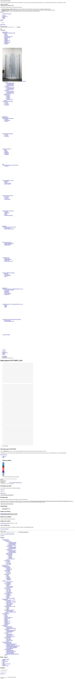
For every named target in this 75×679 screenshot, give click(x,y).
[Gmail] (38, 470)
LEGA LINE (6, 623)
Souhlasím (6, 4)
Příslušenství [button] (4, 226)
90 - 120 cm (6, 135)
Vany (3, 580)
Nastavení (2, 4)
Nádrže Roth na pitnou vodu (11, 651)
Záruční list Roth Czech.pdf (4, 513)
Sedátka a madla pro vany (8, 261)
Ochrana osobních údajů (6, 663)
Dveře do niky (6, 94)
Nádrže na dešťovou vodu (6, 642)
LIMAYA (6, 41)
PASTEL (6, 34)
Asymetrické (6, 154)
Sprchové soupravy (10, 627)
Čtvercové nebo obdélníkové (9, 289)
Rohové (5, 182)
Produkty (1, 535)
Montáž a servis (5, 16)
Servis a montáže (5, 661)
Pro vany (7, 257)
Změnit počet (2, 482)
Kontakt (3, 17)
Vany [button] (3, 164)
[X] (38, 466)
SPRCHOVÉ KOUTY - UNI (18, 304)
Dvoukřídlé (8, 97)
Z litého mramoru (7, 120)
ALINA (5, 33)
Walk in (5, 100)
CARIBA (6, 39)
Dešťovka (4, 15)
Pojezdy (5, 305)
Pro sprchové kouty (7, 626)
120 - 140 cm (6, 196)
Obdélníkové (6, 90)
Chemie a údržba (11, 272)
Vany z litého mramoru (14, 165)
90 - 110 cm (6, 103)
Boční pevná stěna (9, 553)
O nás (3, 662)
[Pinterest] (38, 468)
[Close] (2, 458)
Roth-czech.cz (2, 673)
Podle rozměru (10, 101)
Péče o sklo (6, 273)
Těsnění (8, 608)
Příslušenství (4, 625)
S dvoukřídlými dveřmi (10, 83)
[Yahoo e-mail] (38, 471)
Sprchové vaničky (5, 566)
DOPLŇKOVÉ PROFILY (16, 319)
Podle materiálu (10, 118)
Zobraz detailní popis (3, 454)
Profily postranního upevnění (9, 321)
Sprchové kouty (5, 539)
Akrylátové (6, 119)
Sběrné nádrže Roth (10, 648)
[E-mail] (38, 475)
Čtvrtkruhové (6, 86)
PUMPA (5, 654)
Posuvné (8, 96)
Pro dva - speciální (9, 587)
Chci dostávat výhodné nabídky (23, 532)
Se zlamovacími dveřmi (10, 85)
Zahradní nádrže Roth (10, 650)
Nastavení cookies (5, 665)
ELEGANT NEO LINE (8, 36)
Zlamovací (8, 98)
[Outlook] (38, 473)
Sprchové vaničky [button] (5, 117)
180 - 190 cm (6, 198)
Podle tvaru (24, 81)
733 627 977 (2, 489)
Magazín (3, 664)
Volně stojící (9, 582)
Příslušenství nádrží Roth (11, 644)
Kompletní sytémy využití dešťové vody (13, 645)
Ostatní (5, 276)
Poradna (3, 18)
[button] (0, 20)
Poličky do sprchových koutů (9, 228)
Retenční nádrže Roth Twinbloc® (12, 646)
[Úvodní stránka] (3, 26)
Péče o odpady (6, 274)
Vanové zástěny (11, 210)
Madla (8, 609)
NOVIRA (6, 35)
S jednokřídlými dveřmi (10, 87)
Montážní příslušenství (8, 244)
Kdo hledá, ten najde (3, 27)
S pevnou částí (6, 212)
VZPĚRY (8, 334)
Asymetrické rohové (7, 183)
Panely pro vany (7, 258)
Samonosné (6, 121)
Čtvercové (6, 82)
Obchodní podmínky (5, 659)
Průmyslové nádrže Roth (10, 653)
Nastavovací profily (7, 320)
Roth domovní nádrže (10, 652)
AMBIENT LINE (7, 42)
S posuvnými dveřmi (10, 84)
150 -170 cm (6, 197)
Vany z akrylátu (11, 180)
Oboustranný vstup (10, 99)
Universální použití (7, 275)
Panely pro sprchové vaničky (9, 243)
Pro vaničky (9, 242)
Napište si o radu (3, 493)
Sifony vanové (6, 260)
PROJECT (6, 43)
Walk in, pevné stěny (7, 293)
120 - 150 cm (9, 563)
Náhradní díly (4, 599)
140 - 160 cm (6, 136)
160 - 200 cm (9, 564)
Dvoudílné (6, 211)
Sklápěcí (5, 213)
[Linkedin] (38, 465)
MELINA (6, 38)
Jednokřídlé (8, 95)
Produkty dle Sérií (12, 32)
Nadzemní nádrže (7, 649)
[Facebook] (38, 463)
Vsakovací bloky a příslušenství (12, 647)
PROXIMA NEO (7, 40)
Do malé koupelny (7, 199)
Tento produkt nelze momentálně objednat (7, 483)
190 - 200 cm (9, 591)
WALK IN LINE (7, 37)
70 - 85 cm (6, 102)
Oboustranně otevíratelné (8, 215)
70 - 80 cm (6, 134)
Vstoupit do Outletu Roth (4, 528)
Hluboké (5, 150)
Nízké (5, 149)
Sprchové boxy (4, 116)
